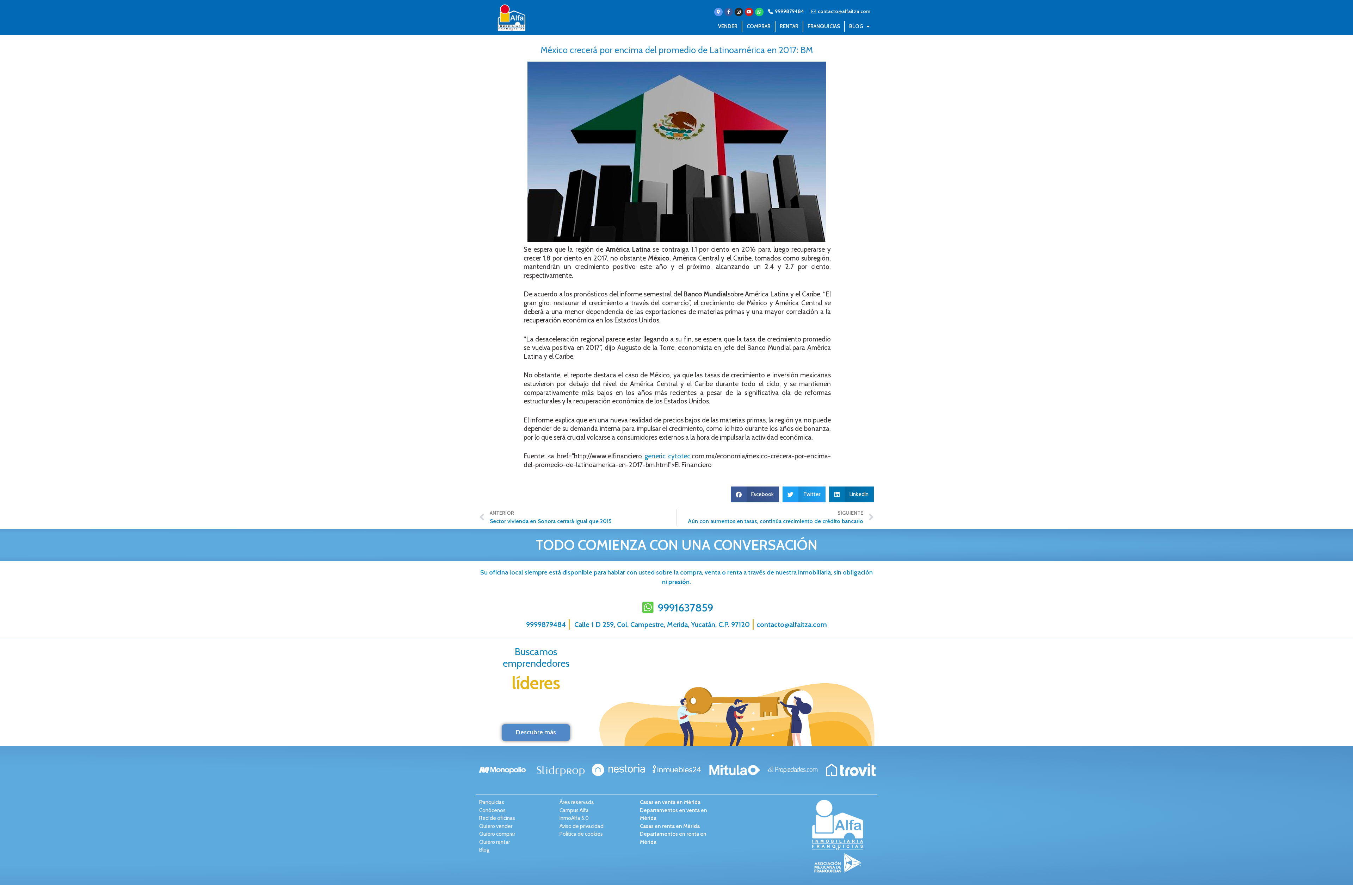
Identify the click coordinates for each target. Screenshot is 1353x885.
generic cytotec (667, 456)
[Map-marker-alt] (718, 12)
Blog (856, 26)
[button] (755, 494)
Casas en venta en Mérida (670, 802)
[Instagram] (739, 12)
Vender (727, 26)
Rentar (789, 26)
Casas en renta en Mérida (670, 826)
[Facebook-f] (728, 12)
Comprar (759, 26)
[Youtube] (749, 12)
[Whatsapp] (759, 12)
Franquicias (824, 26)
